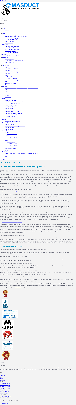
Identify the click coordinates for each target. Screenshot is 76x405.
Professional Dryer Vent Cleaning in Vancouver (16, 36)
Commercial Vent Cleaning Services (13, 47)
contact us (18, 287)
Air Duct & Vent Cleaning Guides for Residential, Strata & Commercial (21, 88)
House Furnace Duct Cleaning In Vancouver (15, 60)
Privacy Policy (5, 403)
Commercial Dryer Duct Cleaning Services (12, 222)
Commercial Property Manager (12, 46)
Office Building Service (10, 51)
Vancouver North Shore (10, 83)
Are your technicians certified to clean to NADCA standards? (14, 256)
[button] (37, 249)
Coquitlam (7, 70)
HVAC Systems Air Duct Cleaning (12, 38)
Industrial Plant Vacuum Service (12, 55)
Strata (3, 33)
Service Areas (5, 65)
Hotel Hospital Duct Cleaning (11, 52)
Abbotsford (7, 67)
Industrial (4, 54)
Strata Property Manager (11, 35)
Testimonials (8, 31)
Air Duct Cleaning (11, 76)
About (3, 28)
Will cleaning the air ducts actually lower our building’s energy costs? (16, 263)
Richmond (7, 84)
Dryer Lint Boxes (9, 43)
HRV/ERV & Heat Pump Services (12, 39)
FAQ (6, 91)
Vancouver (7, 73)
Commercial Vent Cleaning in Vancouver (11, 191)
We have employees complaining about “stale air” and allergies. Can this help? (18, 270)
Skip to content (3, 0)
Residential (5, 57)
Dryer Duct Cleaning (9, 59)
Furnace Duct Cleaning (12, 68)
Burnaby (7, 81)
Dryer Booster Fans (9, 41)
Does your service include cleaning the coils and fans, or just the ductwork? (18, 277)
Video (6, 89)
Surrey (6, 75)
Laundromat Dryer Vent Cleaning (12, 49)
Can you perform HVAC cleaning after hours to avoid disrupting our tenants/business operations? (23, 249)
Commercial (5, 44)
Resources (4, 86)
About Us (7, 30)
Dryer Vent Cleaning (12, 78)
